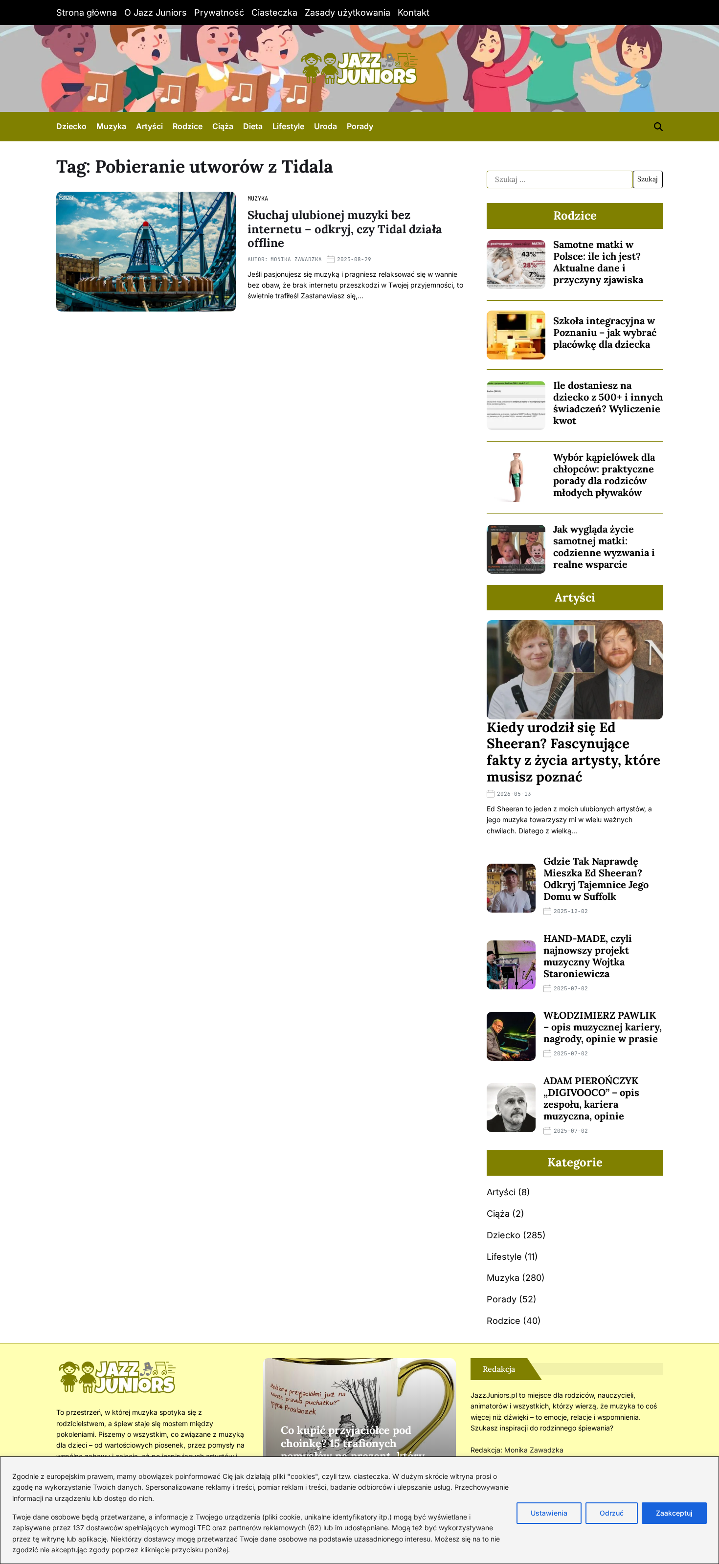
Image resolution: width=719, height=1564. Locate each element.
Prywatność (219, 12)
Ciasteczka (274, 12)
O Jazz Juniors (155, 12)
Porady (360, 126)
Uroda (325, 126)
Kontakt (413, 12)
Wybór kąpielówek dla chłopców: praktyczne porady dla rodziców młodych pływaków (604, 474)
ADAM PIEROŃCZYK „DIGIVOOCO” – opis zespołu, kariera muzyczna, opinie (591, 1098)
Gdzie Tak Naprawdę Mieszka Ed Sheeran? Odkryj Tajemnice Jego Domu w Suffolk (596, 878)
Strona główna (86, 12)
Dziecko (71, 126)
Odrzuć (612, 1513)
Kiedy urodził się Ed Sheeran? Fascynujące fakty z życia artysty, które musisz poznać (573, 751)
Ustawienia (549, 1513)
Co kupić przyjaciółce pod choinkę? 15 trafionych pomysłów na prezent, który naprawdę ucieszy (353, 1449)
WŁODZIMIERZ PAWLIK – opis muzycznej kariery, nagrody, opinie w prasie (602, 1027)
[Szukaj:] (560, 179)
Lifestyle (288, 126)
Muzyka (111, 126)
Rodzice (187, 126)
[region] (359, 1510)
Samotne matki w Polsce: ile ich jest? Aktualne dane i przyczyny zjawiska (598, 262)
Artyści (149, 126)
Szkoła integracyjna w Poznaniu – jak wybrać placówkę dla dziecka (604, 332)
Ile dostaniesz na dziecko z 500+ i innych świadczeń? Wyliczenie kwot (608, 402)
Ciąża (222, 126)
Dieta (253, 126)
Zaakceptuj (674, 1513)
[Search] (658, 126)
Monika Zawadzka (296, 259)
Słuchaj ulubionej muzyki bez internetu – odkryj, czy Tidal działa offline (344, 229)
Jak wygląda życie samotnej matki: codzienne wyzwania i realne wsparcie (604, 546)
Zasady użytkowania (347, 12)
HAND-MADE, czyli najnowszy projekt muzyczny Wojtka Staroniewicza (587, 956)
